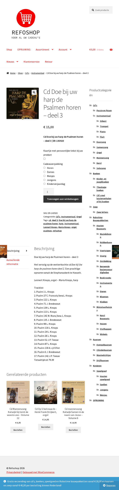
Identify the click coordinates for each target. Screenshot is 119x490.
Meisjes (103, 395)
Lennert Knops (50, 227)
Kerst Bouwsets (104, 317)
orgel (73, 227)
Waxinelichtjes (104, 355)
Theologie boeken (101, 189)
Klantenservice (32, 61)
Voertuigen (105, 250)
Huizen (103, 323)
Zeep (95, 206)
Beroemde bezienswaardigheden (106, 269)
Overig (103, 255)
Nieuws (10, 61)
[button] (34, 92)
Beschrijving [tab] (13, 250)
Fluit (102, 136)
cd (50, 220)
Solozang (101, 168)
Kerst (99, 163)
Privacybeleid (14, 472)
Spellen (103, 384)
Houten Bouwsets (101, 227)
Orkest (103, 121)
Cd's (27, 73)
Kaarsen (97, 339)
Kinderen (97, 365)
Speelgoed (102, 371)
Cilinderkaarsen (104, 350)
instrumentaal (71, 223)
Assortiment (42, 49)
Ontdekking (105, 261)
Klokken (104, 301)
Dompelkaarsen (104, 344)
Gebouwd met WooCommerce (38, 472)
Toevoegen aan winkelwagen (63, 198)
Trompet (104, 126)
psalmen (47, 230)
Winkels (103, 334)
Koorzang (101, 142)
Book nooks (105, 277)
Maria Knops (64, 227)
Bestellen (17, 430)
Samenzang (102, 147)
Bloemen (104, 296)
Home (12, 73)
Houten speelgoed (105, 378)
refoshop (57, 230)
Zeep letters (102, 212)
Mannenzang (103, 157)
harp (61, 223)
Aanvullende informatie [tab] (13, 261)
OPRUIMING (23, 49)
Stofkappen (105, 329)
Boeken (96, 173)
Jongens (104, 389)
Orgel (79, 216)
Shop (9, 49)
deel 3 (55, 220)
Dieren (103, 291)
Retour (48, 61)
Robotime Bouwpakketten (100, 219)
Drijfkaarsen (103, 360)
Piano (103, 131)
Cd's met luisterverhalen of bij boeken (104, 198)
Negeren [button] (110, 485)
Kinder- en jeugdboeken (103, 180)
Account (63, 49)
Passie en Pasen (104, 110)
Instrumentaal (37, 73)
